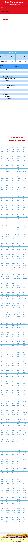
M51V (18, 421)
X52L (13, 492)
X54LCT (19, 303)
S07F (7, 238)
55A (23, 200)
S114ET (19, 430)
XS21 (7, 325)
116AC (24, 339)
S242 (13, 439)
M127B (18, 414)
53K (1, 198)
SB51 (7, 274)
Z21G (24, 519)
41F (7, 374)
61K (12, 212)
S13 (12, 432)
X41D (18, 298)
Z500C (7, 521)
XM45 (2, 512)
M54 (13, 232)
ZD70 (24, 332)
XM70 (18, 512)
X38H (18, 488)
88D (18, 410)
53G (24, 388)
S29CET (24, 252)
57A (12, 396)
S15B (2, 434)
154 (7, 156)
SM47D (2, 470)
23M (2, 174)
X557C (7, 305)
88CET (13, 410)
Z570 (18, 521)
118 (7, 149)
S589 (7, 459)
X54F (2, 303)
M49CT (13, 229)
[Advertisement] (14, 34)
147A (13, 345)
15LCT (24, 160)
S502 (24, 256)
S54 (7, 450)
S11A (2, 240)
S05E (13, 428)
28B (1, 367)
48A (12, 189)
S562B (13, 263)
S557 (13, 452)
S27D (7, 441)
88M (2, 220)
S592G (13, 269)
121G (18, 151)
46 (1, 187)
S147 (18, 432)
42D (12, 185)
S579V (7, 457)
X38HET (24, 488)
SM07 (7, 468)
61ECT (7, 212)
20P (7, 361)
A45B (7, 220)
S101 (2, 430)
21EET (7, 171)
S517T (24, 448)
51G (1, 383)
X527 (7, 492)
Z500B (2, 521)
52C (12, 385)
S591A (18, 459)
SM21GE (14, 278)
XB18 (13, 506)
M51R (13, 421)
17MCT (19, 354)
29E (12, 370)
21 (12, 361)
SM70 (18, 470)
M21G (7, 227)
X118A (2, 287)
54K (18, 390)
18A (12, 165)
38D (12, 183)
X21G (7, 483)
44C (1, 376)
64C (1, 214)
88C (7, 410)
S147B (24, 432)
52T (7, 388)
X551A (7, 494)
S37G (24, 443)
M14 (2, 225)
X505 (18, 466)
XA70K (7, 506)
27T (12, 176)
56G (24, 394)
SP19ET (13, 281)
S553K (13, 261)
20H (18, 169)
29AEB (2, 178)
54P (1, 200)
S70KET (8, 272)
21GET (24, 171)
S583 (2, 267)
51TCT (24, 194)
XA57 (2, 506)
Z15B (24, 327)
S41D (13, 254)
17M (13, 354)
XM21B (2, 321)
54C (1, 390)
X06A (13, 285)
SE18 (2, 276)
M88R (7, 425)
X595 (13, 310)
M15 (7, 225)
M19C (24, 417)
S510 (2, 448)
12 (12, 341)
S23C (2, 439)
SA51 (18, 463)
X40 (1, 298)
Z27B (7, 330)
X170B (7, 481)
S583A (7, 267)
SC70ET (2, 466)
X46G (7, 490)
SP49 (24, 281)
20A (23, 359)
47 (12, 379)
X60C (24, 310)
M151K (13, 225)
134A (7, 154)
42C (7, 185)
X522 (18, 301)
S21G (2, 247)
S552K (2, 261)
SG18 (7, 276)
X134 (2, 479)
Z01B (7, 517)
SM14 (18, 468)
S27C (2, 441)
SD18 (7, 466)
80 (23, 218)
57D (7, 207)
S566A (13, 454)
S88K (24, 272)
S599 (13, 461)
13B (23, 154)
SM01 (24, 276)
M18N (7, 417)
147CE (18, 345)
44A (23, 185)
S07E (2, 238)
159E (18, 158)
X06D (18, 285)
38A (1, 183)
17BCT (7, 163)
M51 (24, 229)
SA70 (24, 463)
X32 (12, 296)
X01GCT (25, 474)
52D (18, 385)
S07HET (19, 238)
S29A (13, 252)
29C (12, 178)
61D (18, 401)
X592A (2, 310)
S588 (2, 459)
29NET (7, 180)
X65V (2, 312)
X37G (13, 488)
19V (12, 359)
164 (1, 352)
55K (23, 392)
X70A (13, 312)
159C (7, 158)
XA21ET (8, 314)
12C (18, 343)
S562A (7, 263)
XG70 (2, 318)
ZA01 (13, 332)
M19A (13, 417)
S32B (7, 443)
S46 (23, 254)
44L (12, 376)
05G (24, 334)
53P (7, 198)
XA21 (2, 314)
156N (24, 156)
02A (12, 142)
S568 (24, 454)
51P (12, 194)
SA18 (7, 463)
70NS (13, 408)
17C (12, 163)
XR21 (2, 325)
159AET (24, 347)
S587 (24, 267)
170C (13, 352)
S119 (24, 430)
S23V (7, 439)
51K (12, 383)
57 (6, 396)
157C (7, 347)
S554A (24, 261)
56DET (2, 394)
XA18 (24, 503)
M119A (13, 414)
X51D (13, 301)
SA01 (2, 463)
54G (12, 390)
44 (17, 185)
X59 (23, 499)
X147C (13, 479)
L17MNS (25, 412)
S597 (7, 461)
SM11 (13, 468)
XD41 (13, 316)
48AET (18, 189)
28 (17, 176)
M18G (2, 417)
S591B (24, 459)
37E (18, 372)
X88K (18, 503)
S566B (18, 454)
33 (1, 372)
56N (12, 205)
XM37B (19, 321)
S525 (13, 258)
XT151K (13, 325)
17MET (24, 354)
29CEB (24, 178)
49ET (7, 381)
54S (7, 200)
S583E (18, 267)
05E (18, 334)
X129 (24, 287)
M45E (24, 419)
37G (24, 372)
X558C (24, 305)
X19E (24, 292)
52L (18, 196)
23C (18, 363)
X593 (7, 310)
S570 (13, 265)
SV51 (24, 283)
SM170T (2, 278)
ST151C (24, 472)
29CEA (18, 178)
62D (12, 403)
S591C (2, 269)
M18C (24, 225)
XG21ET (19, 508)
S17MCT (14, 437)
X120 (18, 287)
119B (18, 149)
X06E (2, 477)
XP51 (24, 515)
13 (1, 154)
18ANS (18, 165)
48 (6, 189)
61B (1, 401)
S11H (13, 240)
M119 (7, 414)
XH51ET (13, 318)
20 (17, 359)
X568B (24, 497)
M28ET (7, 419)
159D (13, 158)
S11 (7, 430)
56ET (13, 394)
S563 (18, 263)
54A (18, 198)
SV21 (18, 283)
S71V (18, 272)
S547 (13, 450)
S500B (13, 256)
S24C (24, 439)
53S (12, 198)
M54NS (19, 232)
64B (23, 403)
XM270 (13, 321)
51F (23, 191)
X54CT (24, 492)
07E (1, 336)
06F (18, 145)
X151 (18, 479)
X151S (24, 479)
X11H (13, 287)
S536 (24, 258)
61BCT (7, 401)
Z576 (24, 521)
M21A (2, 227)
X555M (18, 494)
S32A (2, 443)
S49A (2, 256)
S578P (24, 265)
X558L (2, 497)
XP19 (7, 515)
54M (24, 390)
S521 (7, 258)
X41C (13, 298)
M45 (13, 419)
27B (1, 365)
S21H (7, 247)
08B (1, 147)
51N (1, 194)
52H (7, 196)
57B (18, 396)
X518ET (8, 301)
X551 (2, 494)
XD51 (18, 316)
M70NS (24, 423)
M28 (2, 419)
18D (1, 356)
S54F (24, 450)
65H (1, 216)
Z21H (2, 330)
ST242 (2, 283)
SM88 (24, 470)
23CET (24, 363)
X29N (7, 296)
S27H (13, 441)
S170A (24, 434)
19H (24, 167)
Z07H (18, 517)
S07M (24, 238)
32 (12, 180)
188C (7, 165)
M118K (2, 414)
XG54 (24, 508)
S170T (18, 245)
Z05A (13, 517)
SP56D (2, 472)
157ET (13, 347)
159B (2, 158)
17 (6, 352)
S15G (7, 434)
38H (24, 183)
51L (18, 383)
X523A (2, 492)
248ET (18, 174)
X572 (7, 307)
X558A (18, 305)
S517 (13, 448)
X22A (2, 294)
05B (7, 334)
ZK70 (7, 523)
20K (23, 169)
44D (7, 376)
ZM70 (13, 523)
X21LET (24, 483)
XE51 (7, 508)
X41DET (24, 298)
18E (7, 356)
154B (13, 156)
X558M (7, 497)
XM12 (2, 510)
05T (12, 145)
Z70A (7, 332)
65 (17, 214)
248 (7, 174)
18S (12, 167)
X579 (24, 307)
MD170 (24, 425)
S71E (13, 272)
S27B (18, 249)
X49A (18, 490)
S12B (2, 432)
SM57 (13, 470)
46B (12, 187)
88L (23, 410)
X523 (24, 301)
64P (12, 214)
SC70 (24, 274)
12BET (7, 343)
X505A (2, 301)
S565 (24, 263)
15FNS (13, 160)
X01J (2, 285)
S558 (18, 452)
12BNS (13, 343)
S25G (7, 249)
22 (6, 363)
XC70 (7, 316)
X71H (13, 503)
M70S (2, 234)
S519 (2, 258)
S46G (2, 445)
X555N (24, 494)
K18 (12, 412)
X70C (18, 312)
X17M (2, 292)
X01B (7, 474)
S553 (7, 261)
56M (7, 205)
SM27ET (25, 278)
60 (1, 209)
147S (24, 345)
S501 (18, 256)
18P (7, 167)
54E (7, 390)
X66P (7, 312)
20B (1, 169)
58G (18, 399)
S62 (18, 461)
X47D (13, 490)
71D (12, 218)
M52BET (2, 232)
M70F (13, 423)
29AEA (24, 367)
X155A (13, 290)
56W (2, 396)
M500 (18, 229)
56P (18, 205)
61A (23, 209)
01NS (7, 142)
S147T (7, 243)
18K (23, 356)
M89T (18, 425)
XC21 (2, 316)
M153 (18, 225)
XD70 (24, 316)
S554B (2, 452)
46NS (7, 379)
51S (7, 194)
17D (18, 163)
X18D (13, 292)
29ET (18, 370)
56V (23, 205)
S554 (18, 261)
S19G (24, 437)
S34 (12, 443)
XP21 (18, 515)
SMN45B (3, 281)
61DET (24, 401)
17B (1, 163)
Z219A (18, 519)
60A (7, 209)
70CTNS (25, 216)
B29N (13, 220)
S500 (7, 256)
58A (7, 399)
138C (18, 154)
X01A (2, 474)
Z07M (24, 517)
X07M (13, 477)
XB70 (24, 506)
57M (2, 399)
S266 (13, 249)
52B (7, 385)
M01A (18, 223)
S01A (2, 236)
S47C (18, 445)
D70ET (18, 220)
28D (12, 367)
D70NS (24, 220)
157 (1, 347)
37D (12, 372)
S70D (2, 272)
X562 (18, 497)
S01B (7, 236)
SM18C (7, 278)
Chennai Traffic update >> (18, 137)
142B (7, 345)
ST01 (13, 472)
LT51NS (13, 223)
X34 (23, 296)
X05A (7, 285)
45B (18, 376)
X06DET (24, 285)
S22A (24, 247)
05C (12, 334)
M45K (2, 229)
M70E (7, 423)
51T (18, 194)
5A (17, 523)
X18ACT (8, 292)
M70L (18, 423)
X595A (18, 310)
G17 (7, 412)
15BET (7, 350)
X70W (7, 503)
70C (18, 216)
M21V (13, 227)
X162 (18, 290)
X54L (13, 303)
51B (7, 191)
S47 (7, 445)
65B (23, 214)
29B (7, 178)
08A (23, 336)
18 (1, 165)
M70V (7, 234)
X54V (24, 303)
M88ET (2, 425)
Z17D (2, 519)
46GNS (2, 379)
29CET (2, 370)
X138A (7, 479)
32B (18, 180)
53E (18, 388)
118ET (13, 149)
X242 (18, 294)
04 (23, 142)
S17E (2, 437)
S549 (18, 450)
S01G (24, 236)
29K (23, 370)
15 (1, 156)
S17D (24, 245)
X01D (18, 474)
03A (18, 142)
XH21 (7, 318)
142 (1, 345)
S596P (2, 461)
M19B (18, 417)
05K (1, 145)
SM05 (2, 468)
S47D (24, 445)
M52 (24, 421)
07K (12, 336)
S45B (18, 254)
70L (7, 408)
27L (1, 176)
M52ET (7, 232)
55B (1, 392)
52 (1, 385)
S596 (18, 269)
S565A (2, 454)
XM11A (24, 318)
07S (18, 336)
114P (7, 339)
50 (17, 381)
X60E (2, 501)
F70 (1, 412)
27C (18, 365)
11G (1, 341)
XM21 (24, 510)
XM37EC (25, 321)
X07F (7, 477)
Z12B (18, 327)
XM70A (24, 512)
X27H (13, 486)
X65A (18, 501)
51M (24, 383)
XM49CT (14, 512)
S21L (18, 247)
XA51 (24, 314)
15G (18, 160)
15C (18, 350)
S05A (7, 428)
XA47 (18, 314)
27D (24, 365)
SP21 (18, 281)
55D (12, 392)
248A (13, 174)
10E (12, 147)
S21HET (13, 247)
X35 (1, 488)
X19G (2, 483)
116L (2, 149)
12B (1, 343)
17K (7, 354)
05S (7, 145)
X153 (7, 290)
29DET (7, 370)
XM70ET (14, 323)
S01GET (2, 428)
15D (24, 350)
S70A (24, 461)
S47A (13, 445)
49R (12, 381)
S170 (18, 434)
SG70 (18, 276)
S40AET (8, 254)
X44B (2, 490)
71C (7, 218)
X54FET (8, 303)
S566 (7, 454)
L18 (1, 223)
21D (24, 361)
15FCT (7, 160)
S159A (24, 243)
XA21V (13, 314)
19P (7, 359)
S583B (13, 267)
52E (23, 385)
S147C (2, 243)
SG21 (13, 276)
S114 (13, 430)
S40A (2, 254)
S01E (18, 236)
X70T (2, 503)
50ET (24, 381)
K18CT (18, 412)
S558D (2, 263)
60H (18, 209)
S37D (18, 443)
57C (24, 396)
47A (18, 379)
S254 (2, 249)
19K (1, 359)
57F (18, 207)
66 (6, 216)
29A (18, 367)
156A (18, 156)
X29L (2, 296)
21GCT (19, 171)
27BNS (13, 365)
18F (12, 356)
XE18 (2, 508)
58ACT (13, 399)
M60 (2, 423)
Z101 (2, 327)
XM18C (19, 510)
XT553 (2, 517)
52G (1, 196)
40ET (2, 374)
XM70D (7, 323)
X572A (13, 307)
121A (24, 341)
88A (1, 410)
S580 (18, 457)
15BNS (13, 350)
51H (7, 383)
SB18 (2, 274)
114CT (2, 339)
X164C (2, 481)
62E (18, 403)
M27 (18, 227)
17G (1, 354)
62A (1, 403)
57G (24, 207)
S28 (7, 252)
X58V (18, 499)
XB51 (18, 506)
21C (18, 361)
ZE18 (2, 523)
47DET (2, 189)
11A (23, 149)
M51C (2, 421)
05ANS (2, 334)
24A (23, 174)
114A (24, 147)
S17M (7, 437)
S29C (18, 252)
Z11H (13, 327)
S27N (2, 252)
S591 (13, 459)
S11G (7, 240)
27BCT (7, 365)
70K (1, 408)
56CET (18, 203)
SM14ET (25, 468)
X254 (2, 486)
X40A (7, 298)
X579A (2, 499)
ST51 (7, 283)
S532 (18, 258)
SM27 (18, 278)
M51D (7, 421)
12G (24, 343)
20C (7, 169)
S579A (2, 457)
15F (1, 160)
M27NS (24, 227)
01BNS (2, 142)
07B (23, 145)
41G (12, 374)
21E (1, 171)
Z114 (7, 327)
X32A (18, 296)
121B (2, 151)
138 (12, 154)
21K (1, 363)
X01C (13, 474)
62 (23, 212)
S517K (18, 448)
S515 (7, 448)
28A (23, 176)
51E (18, 191)
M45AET (19, 419)
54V (18, 200)
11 (17, 147)
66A (12, 216)
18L (1, 167)
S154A (18, 243)
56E (7, 394)
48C (1, 381)
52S (1, 388)
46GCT (24, 187)
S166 (13, 434)
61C (12, 401)
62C (7, 403)
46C (18, 187)
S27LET (24, 441)
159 (18, 347)
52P (23, 196)
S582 (24, 457)
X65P (24, 501)
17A (23, 352)
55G (18, 392)
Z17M (7, 519)
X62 (12, 501)
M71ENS (14, 234)
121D (13, 151)
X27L (18, 486)
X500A (24, 490)
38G (18, 183)
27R (7, 176)
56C (12, 203)
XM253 (7, 321)
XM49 (7, 512)
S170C (2, 245)
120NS (18, 341)
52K (12, 196)
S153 (13, 243)
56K (1, 205)
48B (23, 189)
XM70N (19, 323)
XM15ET (14, 510)
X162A (24, 290)
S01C (13, 236)
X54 (18, 492)
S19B (18, 437)
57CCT (2, 207)
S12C (7, 432)
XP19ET (13, 515)
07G (7, 336)
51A (1, 191)
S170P (13, 245)
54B (23, 198)
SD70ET (24, 466)
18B (23, 165)
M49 (7, 229)
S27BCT (24, 249)
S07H (13, 238)
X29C (24, 486)
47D (24, 379)
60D (12, 209)
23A (12, 363)
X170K (13, 481)
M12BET (25, 414)
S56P (2, 265)
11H (7, 341)
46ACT (7, 187)
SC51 (18, 274)
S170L (7, 245)
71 (1, 218)
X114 (24, 477)
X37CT (7, 488)
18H (18, 356)
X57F (7, 499)
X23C (13, 294)
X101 (18, 477)
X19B (18, 292)
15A (23, 158)
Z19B (13, 519)
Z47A (18, 330)
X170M (18, 481)
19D (18, 167)
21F (12, 171)
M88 (18, 234)
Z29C (13, 330)
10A (7, 147)
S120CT (24, 240)
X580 (13, 499)
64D (7, 214)
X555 (13, 494)
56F (18, 394)
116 (18, 339)
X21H (13, 483)
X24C (24, 294)
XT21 (18, 325)
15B (1, 350)
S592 (7, 269)
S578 (18, 265)
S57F (13, 457)
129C (24, 151)
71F (18, 218)
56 (1, 203)
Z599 (2, 332)
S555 (7, 452)
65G (24, 405)
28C (7, 367)
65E (18, 405)
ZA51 (18, 332)
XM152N (8, 510)
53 (12, 388)
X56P (2, 307)
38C (7, 183)
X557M (13, 305)
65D (7, 405)
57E (12, 207)
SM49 (7, 470)
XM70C (2, 323)
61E (1, 212)
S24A (18, 439)
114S (13, 339)
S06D (18, 428)
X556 (2, 305)
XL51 (18, 318)
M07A (24, 223)
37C (7, 372)
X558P (13, 497)
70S (23, 408)
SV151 (13, 283)
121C (7, 151)
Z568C (13, 521)
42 (17, 374)
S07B (24, 428)
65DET (13, 405)
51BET (13, 191)
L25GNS (8, 223)
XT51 (24, 325)
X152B (2, 290)
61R (18, 212)
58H (24, 399)
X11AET (8, 287)
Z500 (24, 330)
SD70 (13, 466)
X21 (18, 483)
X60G (7, 501)
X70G (24, 312)
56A (7, 203)
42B (1, 185)
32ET (24, 180)
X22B (7, 294)
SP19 (7, 281)
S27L (18, 441)
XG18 (13, 508)
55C (7, 392)
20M (2, 361)
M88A (24, 234)
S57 (7, 265)
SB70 (13, 274)
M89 (13, 425)
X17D (24, 481)
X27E (7, 486)
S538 (2, 450)
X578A (18, 307)
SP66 (7, 472)
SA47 (13, 463)
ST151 (18, 472)
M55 (24, 232)
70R (18, 408)
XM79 (24, 323)
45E (23, 376)
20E (12, 169)
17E (23, 163)
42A (23, 374)
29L (1, 180)
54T (12, 200)
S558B (24, 452)
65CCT (2, 405)
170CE (18, 352)
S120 (18, 240)
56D (24, 203)
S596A (24, 269)
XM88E (2, 515)
